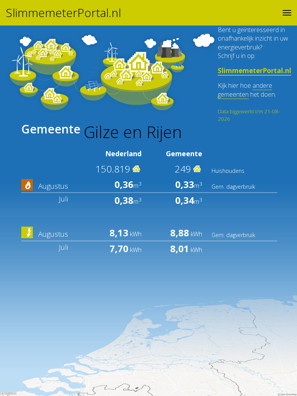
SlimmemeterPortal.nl (63, 13)
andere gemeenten (245, 89)
